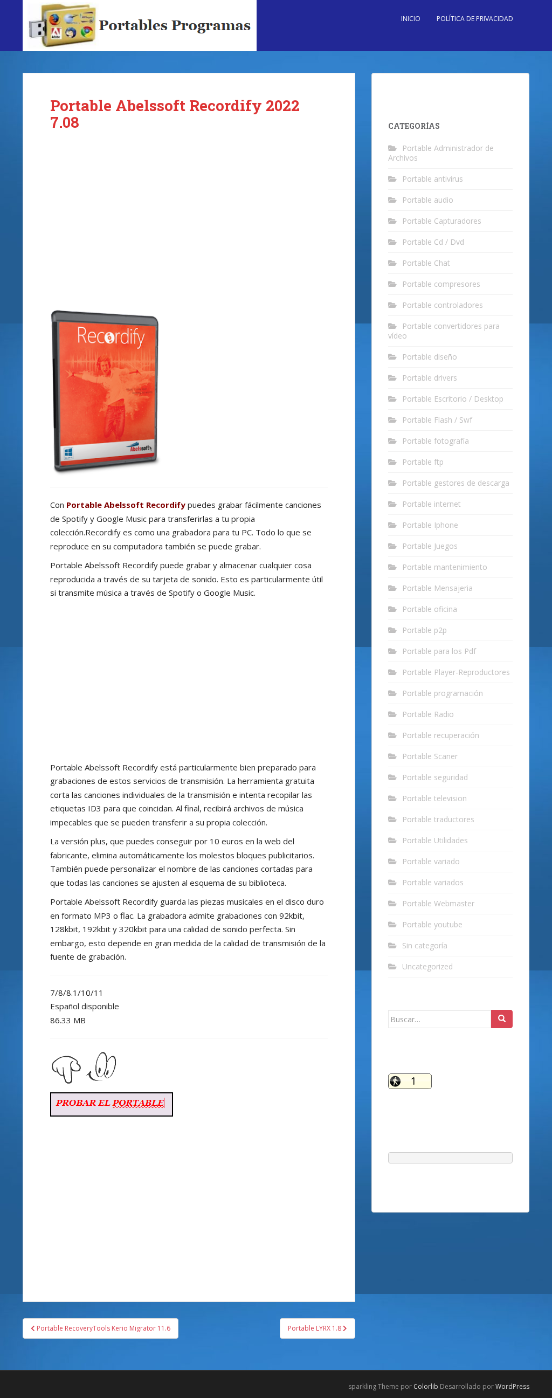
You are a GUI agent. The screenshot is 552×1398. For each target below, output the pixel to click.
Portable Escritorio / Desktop (452, 399)
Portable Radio (428, 714)
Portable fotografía (435, 441)
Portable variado (431, 861)
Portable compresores (441, 284)
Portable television (434, 798)
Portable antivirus (432, 179)
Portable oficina (429, 609)
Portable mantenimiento (444, 567)
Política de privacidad (475, 18)
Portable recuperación (440, 735)
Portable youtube (432, 924)
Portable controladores (442, 305)
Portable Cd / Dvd (433, 242)
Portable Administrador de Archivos (441, 153)
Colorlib (425, 1386)
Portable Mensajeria (437, 588)
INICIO (410, 18)
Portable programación (442, 693)
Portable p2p (424, 630)
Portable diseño (429, 357)
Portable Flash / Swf (437, 420)
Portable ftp (423, 462)
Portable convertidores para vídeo (444, 331)
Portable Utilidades (435, 840)
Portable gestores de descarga (455, 483)
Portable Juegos (430, 546)
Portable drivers (429, 378)
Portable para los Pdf (439, 651)
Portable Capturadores (441, 221)
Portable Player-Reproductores (456, 672)
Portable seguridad (435, 777)
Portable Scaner (430, 756)
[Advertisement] (189, 228)
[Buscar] (502, 1019)
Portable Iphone (430, 525)
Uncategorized (427, 966)
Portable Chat (426, 263)
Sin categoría (424, 945)
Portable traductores (438, 819)
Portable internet (431, 504)
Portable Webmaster (438, 903)
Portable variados (433, 882)
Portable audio (427, 200)
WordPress (512, 1386)
